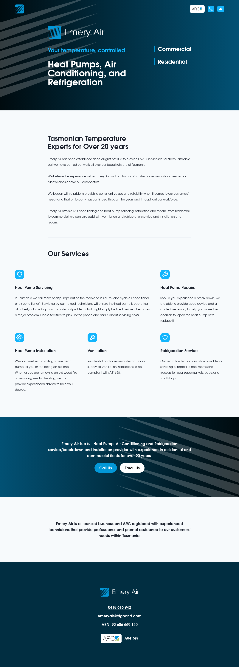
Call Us (105, 467)
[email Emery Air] (220, 9)
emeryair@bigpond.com (120, 615)
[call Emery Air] (211, 9)
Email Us (132, 467)
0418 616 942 (119, 607)
